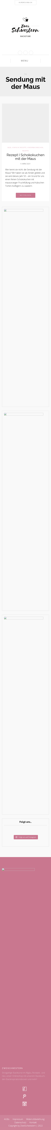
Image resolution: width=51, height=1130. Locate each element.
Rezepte (25, 151)
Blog (9, 147)
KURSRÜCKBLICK (25, 2)
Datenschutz (20, 1122)
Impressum (18, 1119)
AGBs (6, 1119)
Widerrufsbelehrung (35, 1119)
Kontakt (33, 1122)
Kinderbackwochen (35, 147)
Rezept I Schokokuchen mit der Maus (25, 157)
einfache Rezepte (19, 147)
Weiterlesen (25, 195)
